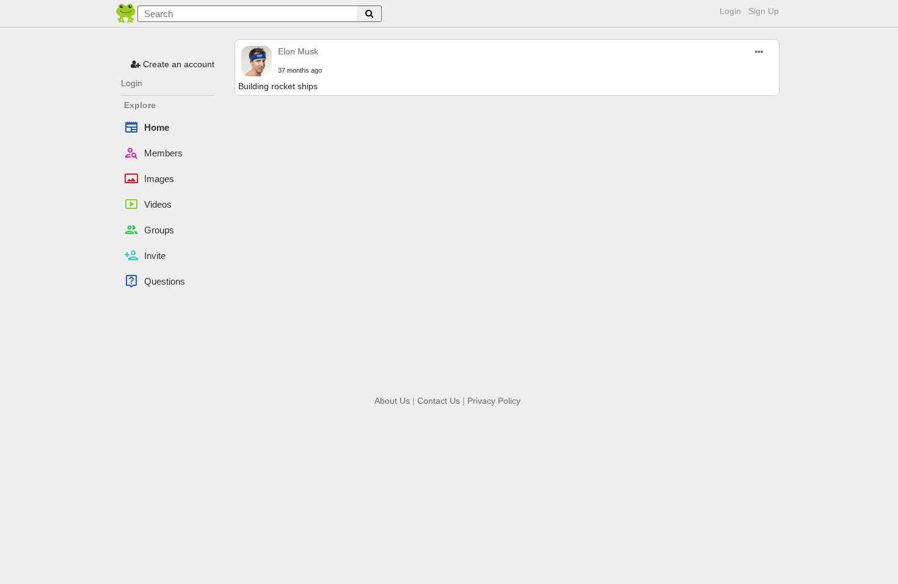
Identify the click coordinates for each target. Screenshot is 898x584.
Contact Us (438, 401)
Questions (154, 281)
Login (730, 11)
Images (149, 178)
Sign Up (763, 11)
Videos (148, 204)
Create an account (177, 64)
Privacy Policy (493, 401)
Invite (145, 255)
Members (153, 152)
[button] (760, 52)
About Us (392, 401)
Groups (149, 229)
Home (146, 127)
